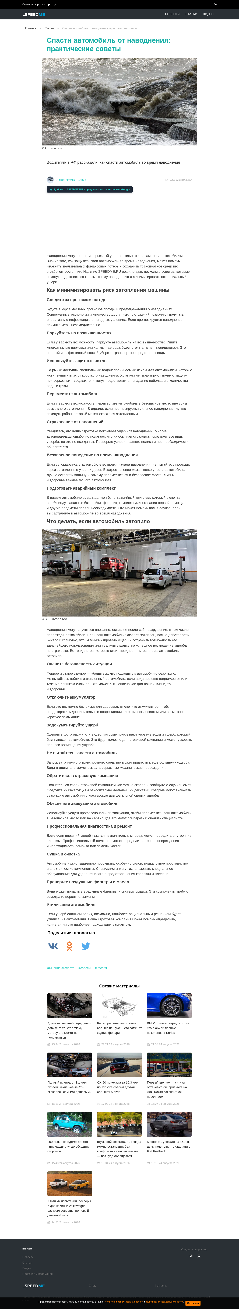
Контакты (161, 1285)
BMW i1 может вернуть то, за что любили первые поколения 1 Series (168, 1028)
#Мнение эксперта (60, 968)
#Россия (101, 968)
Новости (172, 14)
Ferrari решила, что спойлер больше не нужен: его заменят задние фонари (119, 1028)
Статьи (191, 14)
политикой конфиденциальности (164, 1301)
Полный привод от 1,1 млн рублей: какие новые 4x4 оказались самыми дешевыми (69, 1087)
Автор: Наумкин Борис (71, 179)
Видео (208, 14)
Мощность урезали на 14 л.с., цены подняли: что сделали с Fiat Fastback (169, 1146)
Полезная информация (37, 1273)
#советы (85, 968)
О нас (92, 1285)
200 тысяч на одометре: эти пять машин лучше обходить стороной (68, 1146)
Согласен (193, 1303)
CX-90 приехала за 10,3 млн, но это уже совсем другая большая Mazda (118, 1087)
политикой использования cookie (124, 1301)
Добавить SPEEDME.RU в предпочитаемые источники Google (92, 189)
